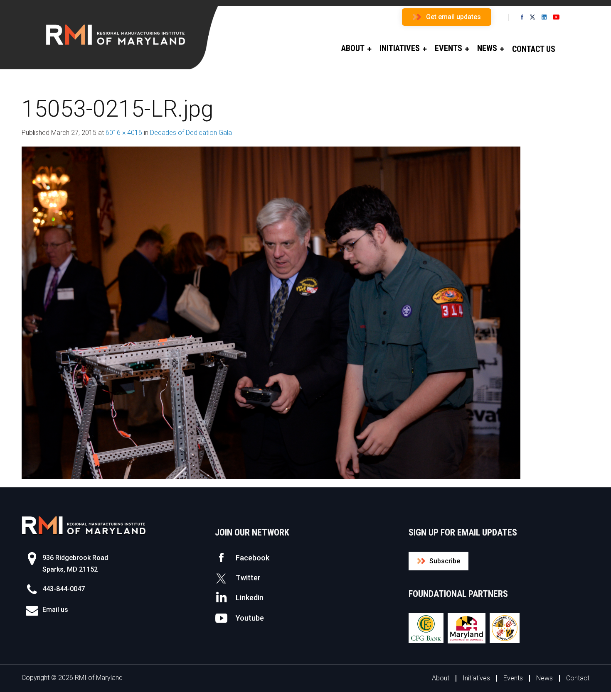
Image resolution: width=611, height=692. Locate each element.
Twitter (248, 577)
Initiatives (476, 678)
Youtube (250, 618)
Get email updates (453, 17)
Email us (55, 610)
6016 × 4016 (124, 133)
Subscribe (444, 561)
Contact (577, 678)
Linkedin (250, 597)
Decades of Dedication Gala (191, 133)
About (440, 678)
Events (513, 678)
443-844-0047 (63, 589)
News (544, 678)
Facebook (252, 557)
